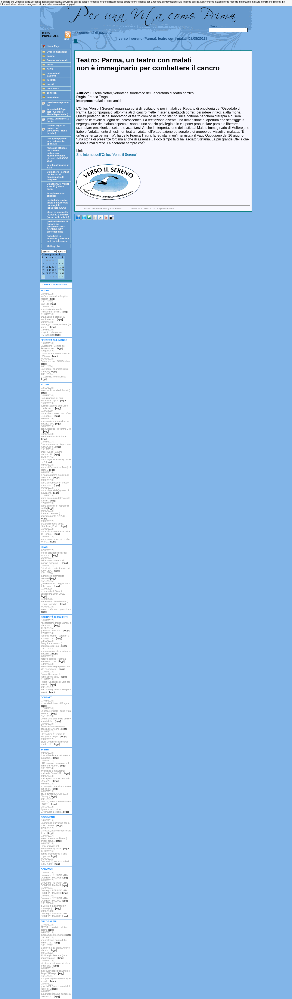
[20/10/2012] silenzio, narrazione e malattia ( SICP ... (56, 801)
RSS (66, 39)
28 (47, 260)
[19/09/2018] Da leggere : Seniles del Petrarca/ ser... (53, 346)
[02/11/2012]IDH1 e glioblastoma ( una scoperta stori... (54, 955)
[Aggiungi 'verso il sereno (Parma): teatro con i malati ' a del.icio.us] (111, 219)
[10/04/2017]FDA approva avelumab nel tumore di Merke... (55, 763)
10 (43, 267)
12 (50, 267)
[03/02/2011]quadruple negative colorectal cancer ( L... (56, 994)
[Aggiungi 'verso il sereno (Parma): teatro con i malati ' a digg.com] (95, 219)
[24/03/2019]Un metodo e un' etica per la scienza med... (55, 823)
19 (50, 270)
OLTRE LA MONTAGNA (54, 284)
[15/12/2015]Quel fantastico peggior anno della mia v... (55, 583)
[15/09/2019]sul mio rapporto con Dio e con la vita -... (54, 406)
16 (63, 267)
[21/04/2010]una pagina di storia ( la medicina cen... (53, 317)
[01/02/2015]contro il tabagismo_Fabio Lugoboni (54, 854)
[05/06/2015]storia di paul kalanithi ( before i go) (56, 459)
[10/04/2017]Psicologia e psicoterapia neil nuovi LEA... (55, 568)
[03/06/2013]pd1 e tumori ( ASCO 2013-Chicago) (55, 794)
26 (50, 273)
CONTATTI (46, 697)
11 (47, 267)
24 (43, 273)
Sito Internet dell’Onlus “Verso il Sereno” (106, 154)
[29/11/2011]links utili (48, 302)
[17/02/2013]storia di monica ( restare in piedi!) (55, 506)
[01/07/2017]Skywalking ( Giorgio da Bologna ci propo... (53, 734)
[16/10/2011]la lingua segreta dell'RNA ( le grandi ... (56, 978)
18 (47, 270)
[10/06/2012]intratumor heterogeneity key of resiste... (55, 963)
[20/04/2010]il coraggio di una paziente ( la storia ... (56, 324)
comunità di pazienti (95, 32)
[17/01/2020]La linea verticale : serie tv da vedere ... (56, 711)
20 (53, 270)
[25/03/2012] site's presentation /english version (54, 296)
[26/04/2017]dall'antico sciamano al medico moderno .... (54, 560)
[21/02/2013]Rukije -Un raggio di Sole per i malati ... (56, 682)
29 (50, 260)
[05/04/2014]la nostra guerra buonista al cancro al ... (55, 475)
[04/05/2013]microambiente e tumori (56, 933)
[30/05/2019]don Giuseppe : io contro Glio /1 (56, 429)
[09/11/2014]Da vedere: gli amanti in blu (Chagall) (54, 369)
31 (56, 260)
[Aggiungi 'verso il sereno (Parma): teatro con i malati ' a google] (100, 219)
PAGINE (45, 290)
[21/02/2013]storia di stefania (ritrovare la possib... (55, 498)
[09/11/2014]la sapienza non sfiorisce (53, 376)
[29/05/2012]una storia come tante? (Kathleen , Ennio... (54, 523)
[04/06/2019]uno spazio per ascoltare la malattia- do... (55, 421)
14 (56, 267)
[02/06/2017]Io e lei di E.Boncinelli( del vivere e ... (53, 553)
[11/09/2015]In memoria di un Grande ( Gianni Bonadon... (54, 601)
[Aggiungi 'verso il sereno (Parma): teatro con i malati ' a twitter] (84, 219)
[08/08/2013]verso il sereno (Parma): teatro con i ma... (53, 659)
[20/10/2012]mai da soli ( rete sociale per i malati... (56, 689)
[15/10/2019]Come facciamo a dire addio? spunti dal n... (56, 718)
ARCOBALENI (48, 921)
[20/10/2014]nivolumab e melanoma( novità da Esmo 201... (55, 771)
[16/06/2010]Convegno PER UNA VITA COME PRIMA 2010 (54, 898)
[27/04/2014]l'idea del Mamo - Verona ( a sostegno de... (55, 635)
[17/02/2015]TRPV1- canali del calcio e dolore (54, 927)
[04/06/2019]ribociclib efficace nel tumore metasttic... (55, 755)
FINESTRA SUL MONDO (54, 340)
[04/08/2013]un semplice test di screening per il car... (56, 786)
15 (60, 267)
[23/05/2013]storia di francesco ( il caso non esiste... (55, 482)
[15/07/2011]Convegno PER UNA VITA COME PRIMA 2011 (54, 890)
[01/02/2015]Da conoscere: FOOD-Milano (56, 361)
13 (53, 267)
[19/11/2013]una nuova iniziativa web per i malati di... (56, 651)
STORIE (45, 384)
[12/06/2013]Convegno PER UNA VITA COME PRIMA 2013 (54, 875)
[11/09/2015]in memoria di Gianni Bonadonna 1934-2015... (53, 592)
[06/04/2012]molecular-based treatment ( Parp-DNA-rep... (55, 971)
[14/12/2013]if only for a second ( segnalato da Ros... (54, 643)
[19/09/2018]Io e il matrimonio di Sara (53, 436)
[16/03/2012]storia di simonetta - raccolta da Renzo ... (55, 531)
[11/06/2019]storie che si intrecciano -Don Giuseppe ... (56, 413)
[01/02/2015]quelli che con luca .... (55, 629)
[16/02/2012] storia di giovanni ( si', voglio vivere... (55, 539)
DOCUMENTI (48, 817)
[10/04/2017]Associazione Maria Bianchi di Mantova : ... (56, 623)
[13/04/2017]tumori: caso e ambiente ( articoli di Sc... (54, 838)
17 (43, 270)
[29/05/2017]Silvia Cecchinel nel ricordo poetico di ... (54, 742)
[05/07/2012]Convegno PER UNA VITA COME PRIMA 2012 (54, 883)
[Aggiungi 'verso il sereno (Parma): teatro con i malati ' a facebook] (78, 219)
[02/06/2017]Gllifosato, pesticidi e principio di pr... (56, 830)
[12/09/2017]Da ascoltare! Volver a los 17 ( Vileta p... (55, 353)
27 (43, 260)
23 (63, 270)
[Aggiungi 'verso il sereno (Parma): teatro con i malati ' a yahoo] (106, 219)
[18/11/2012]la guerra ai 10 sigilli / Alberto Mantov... (55, 948)
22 (60, 270)
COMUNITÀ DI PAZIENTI (54, 617)
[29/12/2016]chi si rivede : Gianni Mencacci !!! (51, 452)
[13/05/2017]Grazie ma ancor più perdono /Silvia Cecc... (56, 444)
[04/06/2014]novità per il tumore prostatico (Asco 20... (56, 778)
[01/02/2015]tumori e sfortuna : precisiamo (56, 609)
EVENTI (45, 749)
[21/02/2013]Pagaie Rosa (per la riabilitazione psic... (54, 674)
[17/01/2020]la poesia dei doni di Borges (55, 703)
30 (53, 260)
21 (56, 270)
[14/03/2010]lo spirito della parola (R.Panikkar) (51, 332)
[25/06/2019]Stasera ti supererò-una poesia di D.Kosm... (54, 726)
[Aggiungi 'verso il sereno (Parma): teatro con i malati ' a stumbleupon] (89, 219)
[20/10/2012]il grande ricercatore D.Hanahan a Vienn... (55, 809)
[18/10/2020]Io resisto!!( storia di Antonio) (55, 390)
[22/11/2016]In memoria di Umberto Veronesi (52, 576)
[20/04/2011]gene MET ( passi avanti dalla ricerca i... (56, 986)
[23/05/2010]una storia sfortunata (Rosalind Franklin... (54, 309)
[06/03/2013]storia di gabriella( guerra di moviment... (55, 490)
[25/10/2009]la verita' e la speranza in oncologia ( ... (53, 906)
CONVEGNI (47, 869)
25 (47, 273)
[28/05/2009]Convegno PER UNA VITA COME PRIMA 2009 (54, 913)
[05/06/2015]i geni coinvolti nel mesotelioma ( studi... (55, 846)
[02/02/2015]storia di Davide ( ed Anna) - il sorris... (56, 467)
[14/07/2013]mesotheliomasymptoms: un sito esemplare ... (55, 666)
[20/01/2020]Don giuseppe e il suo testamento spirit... (53, 398)
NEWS (44, 547)
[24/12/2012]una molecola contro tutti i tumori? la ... (54, 940)
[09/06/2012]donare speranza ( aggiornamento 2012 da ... (54, 515)
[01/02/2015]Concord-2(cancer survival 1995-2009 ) (55, 861)
